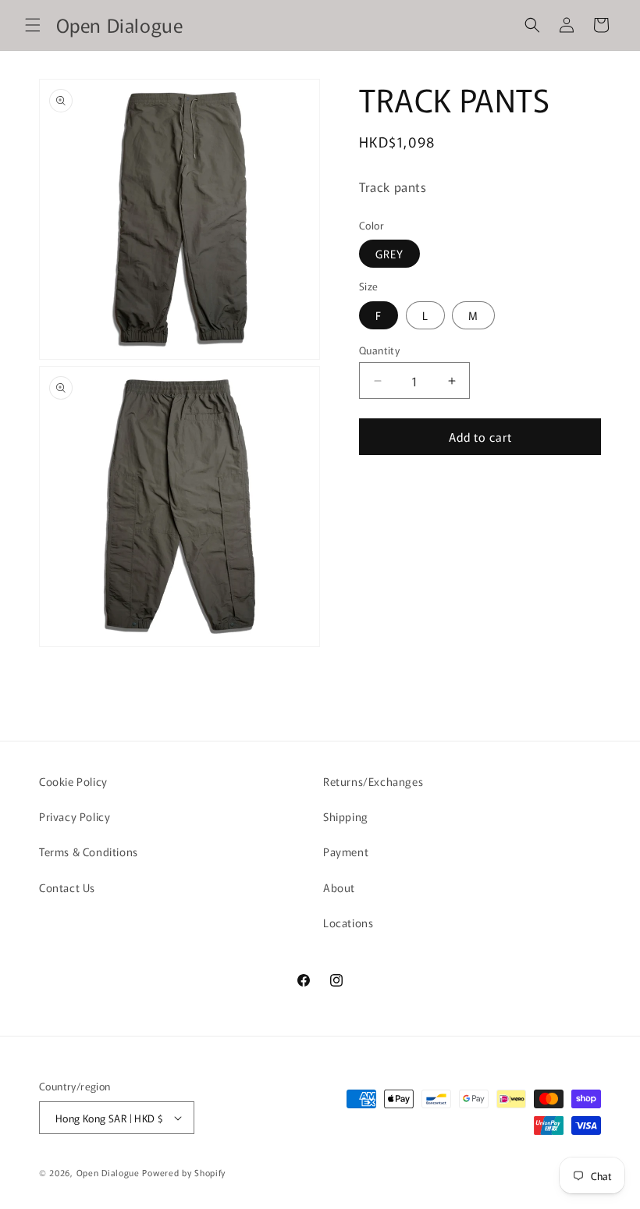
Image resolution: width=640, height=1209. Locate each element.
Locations (348, 922)
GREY (389, 253)
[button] (33, 25)
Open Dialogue (108, 1172)
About (339, 887)
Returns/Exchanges (373, 781)
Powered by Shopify (184, 1172)
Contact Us (67, 887)
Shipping (345, 816)
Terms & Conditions (88, 851)
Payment (345, 851)
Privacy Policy (74, 816)
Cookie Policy (73, 781)
